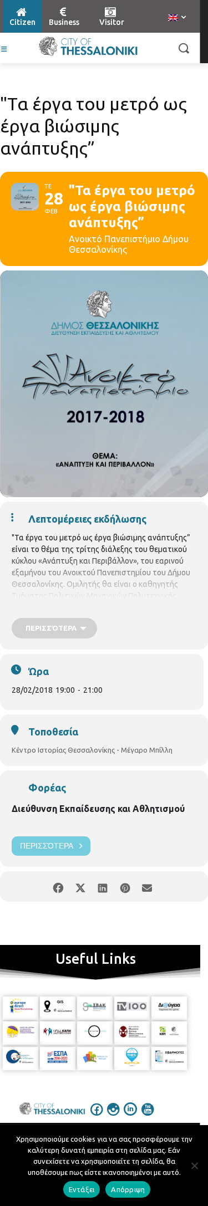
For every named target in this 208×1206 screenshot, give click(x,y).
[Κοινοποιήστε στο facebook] (58, 886)
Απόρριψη (128, 1189)
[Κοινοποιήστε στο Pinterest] (125, 886)
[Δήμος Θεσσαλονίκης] (87, 46)
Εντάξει (82, 1189)
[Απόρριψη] (194, 1165)
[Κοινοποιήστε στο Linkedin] (103, 886)
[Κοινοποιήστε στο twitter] (80, 886)
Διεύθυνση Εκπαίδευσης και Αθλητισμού (98, 809)
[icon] (96, 1116)
